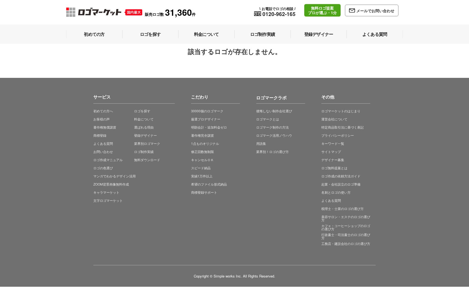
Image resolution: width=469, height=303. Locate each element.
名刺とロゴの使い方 (336, 192)
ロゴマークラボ (271, 96)
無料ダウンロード (147, 159)
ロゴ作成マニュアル (108, 159)
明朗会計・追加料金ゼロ (209, 127)
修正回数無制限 (202, 151)
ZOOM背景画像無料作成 (111, 184)
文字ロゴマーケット (108, 200)
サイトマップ (331, 151)
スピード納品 (201, 167)
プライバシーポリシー (337, 135)
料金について (144, 119)
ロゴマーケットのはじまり (340, 111)
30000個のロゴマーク (207, 111)
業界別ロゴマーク (147, 143)
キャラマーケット (106, 192)
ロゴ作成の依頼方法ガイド (340, 176)
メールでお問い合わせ (375, 10)
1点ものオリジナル (205, 143)
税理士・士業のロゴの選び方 (342, 208)
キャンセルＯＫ (202, 159)
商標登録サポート (204, 192)
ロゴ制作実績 (144, 151)
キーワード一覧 (332, 143)
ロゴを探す (142, 111)
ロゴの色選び (103, 167)
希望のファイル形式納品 (209, 184)
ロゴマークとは (267, 119)
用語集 (261, 143)
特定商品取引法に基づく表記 (342, 127)
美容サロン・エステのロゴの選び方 (345, 218)
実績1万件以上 (202, 176)
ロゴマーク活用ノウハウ (274, 135)
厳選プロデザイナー (205, 119)
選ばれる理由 (144, 127)
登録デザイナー (145, 135)
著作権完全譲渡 (202, 135)
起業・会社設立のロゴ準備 (340, 184)
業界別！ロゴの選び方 (272, 151)
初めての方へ (103, 111)
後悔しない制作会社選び (274, 111)
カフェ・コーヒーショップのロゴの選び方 (345, 227)
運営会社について (334, 119)
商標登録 (99, 135)
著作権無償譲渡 (104, 127)
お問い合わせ (103, 151)
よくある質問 (103, 143)
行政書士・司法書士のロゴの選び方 (345, 236)
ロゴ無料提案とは (334, 167)
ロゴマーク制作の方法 (272, 127)
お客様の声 (101, 119)
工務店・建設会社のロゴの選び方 (345, 243)
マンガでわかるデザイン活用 (114, 176)
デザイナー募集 (332, 159)
